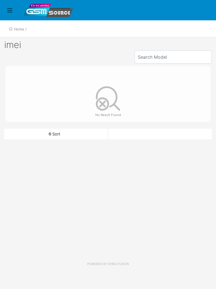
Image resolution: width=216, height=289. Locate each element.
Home (19, 29)
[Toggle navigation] (9, 10)
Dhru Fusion (118, 264)
